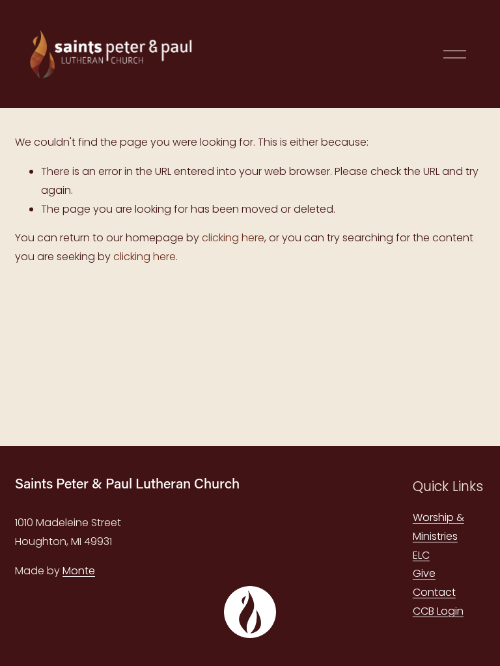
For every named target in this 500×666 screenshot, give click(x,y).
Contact (434, 592)
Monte (78, 570)
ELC (421, 555)
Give (424, 573)
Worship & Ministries (438, 527)
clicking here (233, 237)
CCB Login (438, 611)
